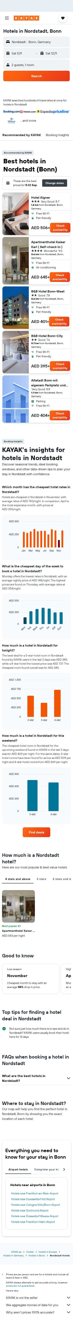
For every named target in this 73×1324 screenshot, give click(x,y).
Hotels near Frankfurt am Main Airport (34, 1193)
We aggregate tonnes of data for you (32, 1305)
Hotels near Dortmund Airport (29, 1210)
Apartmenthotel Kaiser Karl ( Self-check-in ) (48, 244)
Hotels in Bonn (37, 1255)
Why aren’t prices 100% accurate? (30, 1312)
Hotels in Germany (13, 1255)
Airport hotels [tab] (18, 1169)
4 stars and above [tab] (17, 879)
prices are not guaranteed (20, 1285)
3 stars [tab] (41, 879)
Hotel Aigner (40, 197)
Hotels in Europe (48, 1251)
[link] (36, 832)
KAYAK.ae (16, 1251)
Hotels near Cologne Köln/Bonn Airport (35, 1205)
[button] (6, 18)
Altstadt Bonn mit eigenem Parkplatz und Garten (48, 383)
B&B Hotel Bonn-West (47, 291)
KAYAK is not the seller (22, 1298)
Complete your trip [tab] (47, 1169)
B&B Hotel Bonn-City (47, 336)
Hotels (30, 1251)
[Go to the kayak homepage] (26, 18)
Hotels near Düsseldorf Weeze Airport (34, 1216)
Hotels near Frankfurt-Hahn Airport (33, 1222)
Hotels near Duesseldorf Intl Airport (33, 1199)
